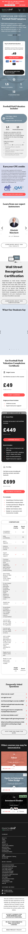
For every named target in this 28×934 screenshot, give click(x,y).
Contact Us (5, 844)
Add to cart (14, 57)
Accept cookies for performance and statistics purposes (14, 916)
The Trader (5, 877)
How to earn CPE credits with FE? (14, 194)
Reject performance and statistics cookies (14, 923)
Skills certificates (6, 537)
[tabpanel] (14, 331)
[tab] (14, 44)
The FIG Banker (6, 880)
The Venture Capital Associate (10, 874)
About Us (4, 838)
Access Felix (5, 858)
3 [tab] (14, 349)
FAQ (5, 893)
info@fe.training (8, 890)
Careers (4, 841)
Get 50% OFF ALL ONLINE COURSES (13, 2)
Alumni (4, 842)
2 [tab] (12, 349)
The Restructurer (6, 875)
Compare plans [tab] (14, 522)
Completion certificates (6, 532)
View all (4, 883)
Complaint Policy (6, 848)
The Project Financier (7, 868)
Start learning (14, 395)
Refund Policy (5, 847)
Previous (2, 227)
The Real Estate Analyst (8, 879)
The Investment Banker (8, 865)
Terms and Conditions (8, 845)
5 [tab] (18, 349)
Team (3, 839)
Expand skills (14, 439)
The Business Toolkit (7, 882)
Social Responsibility (7, 851)
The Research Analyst (7, 872)
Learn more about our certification (14, 301)
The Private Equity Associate (9, 866)
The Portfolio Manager (8, 871)
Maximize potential (14, 491)
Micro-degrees (5, 542)
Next (25, 227)
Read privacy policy (14, 930)
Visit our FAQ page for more (14, 732)
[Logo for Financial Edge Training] (7, 10)
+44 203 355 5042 (8, 892)
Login (3, 855)
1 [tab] (9, 349)
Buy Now (22, 5)
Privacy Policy (5, 850)
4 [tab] (16, 349)
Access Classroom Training (9, 856)
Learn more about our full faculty (14, 245)
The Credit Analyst (7, 869)
